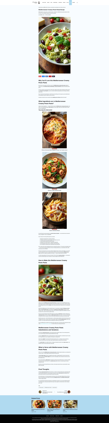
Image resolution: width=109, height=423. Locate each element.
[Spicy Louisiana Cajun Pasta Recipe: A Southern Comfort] (54, 404)
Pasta (70, 2)
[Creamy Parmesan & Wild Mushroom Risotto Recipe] (70, 404)
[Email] (53, 76)
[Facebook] (46, 76)
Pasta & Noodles (54, 148)
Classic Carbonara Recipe (54, 230)
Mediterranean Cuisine (48, 387)
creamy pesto (41, 387)
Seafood (64, 2)
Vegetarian (60, 2)
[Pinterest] (40, 76)
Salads (67, 2)
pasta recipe (55, 387)
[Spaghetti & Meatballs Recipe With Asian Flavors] (39, 404)
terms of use (57, 420)
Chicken (48, 2)
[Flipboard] (50, 76)
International (55, 2)
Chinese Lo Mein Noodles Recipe (54, 190)
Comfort (73, 2)
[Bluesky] (43, 76)
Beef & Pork (44, 2)
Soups (51, 2)
